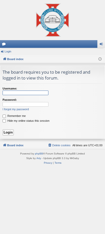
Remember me (16, 115)
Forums (5, 45)
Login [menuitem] (102, 45)
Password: (10, 99)
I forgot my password (16, 109)
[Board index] (52, 20)
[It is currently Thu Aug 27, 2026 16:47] (100, 59)
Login (8, 51)
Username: (10, 88)
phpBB (39, 153)
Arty (38, 158)
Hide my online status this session (28, 120)
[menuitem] (59, 145)
